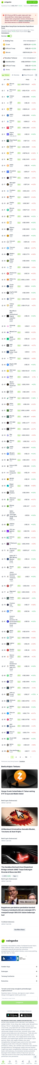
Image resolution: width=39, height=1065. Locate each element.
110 (26, 757)
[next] (31, 757)
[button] (20, 929)
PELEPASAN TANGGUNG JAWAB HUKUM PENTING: (16, 1020)
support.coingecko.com (26, 20)
